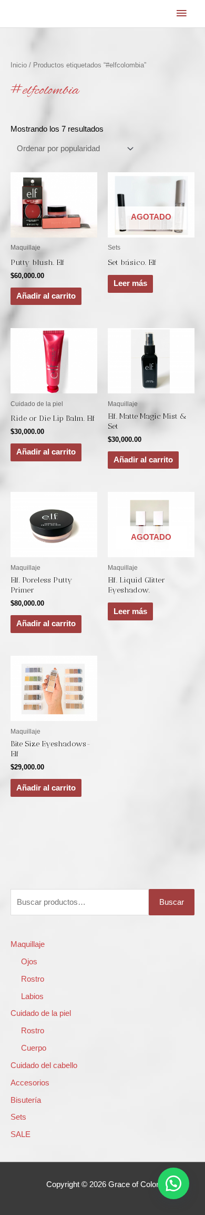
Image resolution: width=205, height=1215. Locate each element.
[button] (173, 1183)
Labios (32, 996)
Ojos (29, 961)
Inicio (19, 65)
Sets (18, 1117)
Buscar (171, 902)
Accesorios (30, 1083)
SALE (20, 1134)
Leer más (130, 283)
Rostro (32, 979)
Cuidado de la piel (41, 1013)
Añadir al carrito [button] (46, 296)
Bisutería (26, 1100)
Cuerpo (33, 1048)
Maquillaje (28, 944)
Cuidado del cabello (44, 1065)
